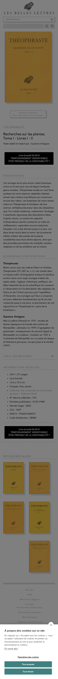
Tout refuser (28, 671)
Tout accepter (28, 664)
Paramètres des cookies (28, 657)
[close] (51, 624)
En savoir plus (11, 649)
